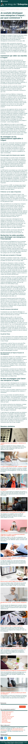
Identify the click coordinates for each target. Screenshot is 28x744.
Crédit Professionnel (6, 718)
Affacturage (4, 720)
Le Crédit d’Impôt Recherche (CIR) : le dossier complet (14, 466)
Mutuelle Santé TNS (6, 713)
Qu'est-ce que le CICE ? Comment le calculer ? (12, 625)
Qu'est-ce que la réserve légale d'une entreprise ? (12, 581)
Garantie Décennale (6, 714)
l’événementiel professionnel (17, 730)
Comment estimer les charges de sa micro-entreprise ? (14, 670)
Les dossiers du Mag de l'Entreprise (13, 8)
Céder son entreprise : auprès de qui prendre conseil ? (14, 648)
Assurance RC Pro (6, 715)
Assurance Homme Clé (7, 717)
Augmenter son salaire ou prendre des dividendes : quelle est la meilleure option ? (13, 535)
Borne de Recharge (6, 722)
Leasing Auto (5, 721)
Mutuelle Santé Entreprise (7, 711)
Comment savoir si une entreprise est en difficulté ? (13, 512)
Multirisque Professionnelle (8, 716)
